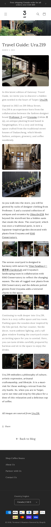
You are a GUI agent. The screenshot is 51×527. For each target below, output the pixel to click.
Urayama (32, 117)
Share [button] (8, 426)
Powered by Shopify (37, 522)
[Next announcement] (46, 4)
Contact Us (11, 477)
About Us (10, 464)
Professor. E (15, 117)
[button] (6, 14)
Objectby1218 (37, 214)
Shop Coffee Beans (15, 458)
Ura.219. (44, 99)
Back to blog (27, 438)
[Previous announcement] (5, 4)
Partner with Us (13, 471)
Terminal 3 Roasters (20, 522)
